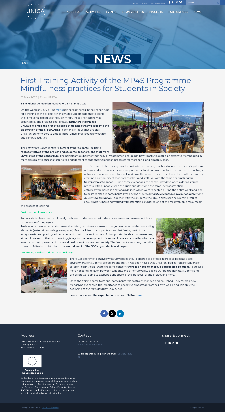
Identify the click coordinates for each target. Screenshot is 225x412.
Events (111, 12)
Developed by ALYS (196, 407)
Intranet (135, 3)
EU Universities (133, 12)
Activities (93, 12)
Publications (178, 12)
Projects (156, 12)
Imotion (145, 3)
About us (73, 12)
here (139, 295)
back (25, 62)
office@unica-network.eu (90, 344)
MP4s (59, 109)
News (198, 12)
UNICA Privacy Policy (50, 407)
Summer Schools (158, 3)
